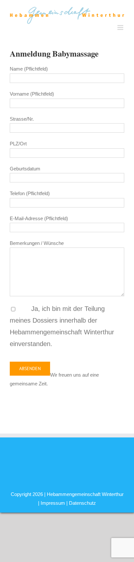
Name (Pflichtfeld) (29, 69)
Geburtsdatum (25, 168)
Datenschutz (82, 503)
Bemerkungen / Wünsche (37, 243)
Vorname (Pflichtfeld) (32, 94)
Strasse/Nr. (22, 119)
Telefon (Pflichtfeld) (30, 193)
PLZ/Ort (18, 143)
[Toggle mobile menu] (120, 27)
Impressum (53, 503)
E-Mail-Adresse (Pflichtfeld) (39, 218)
